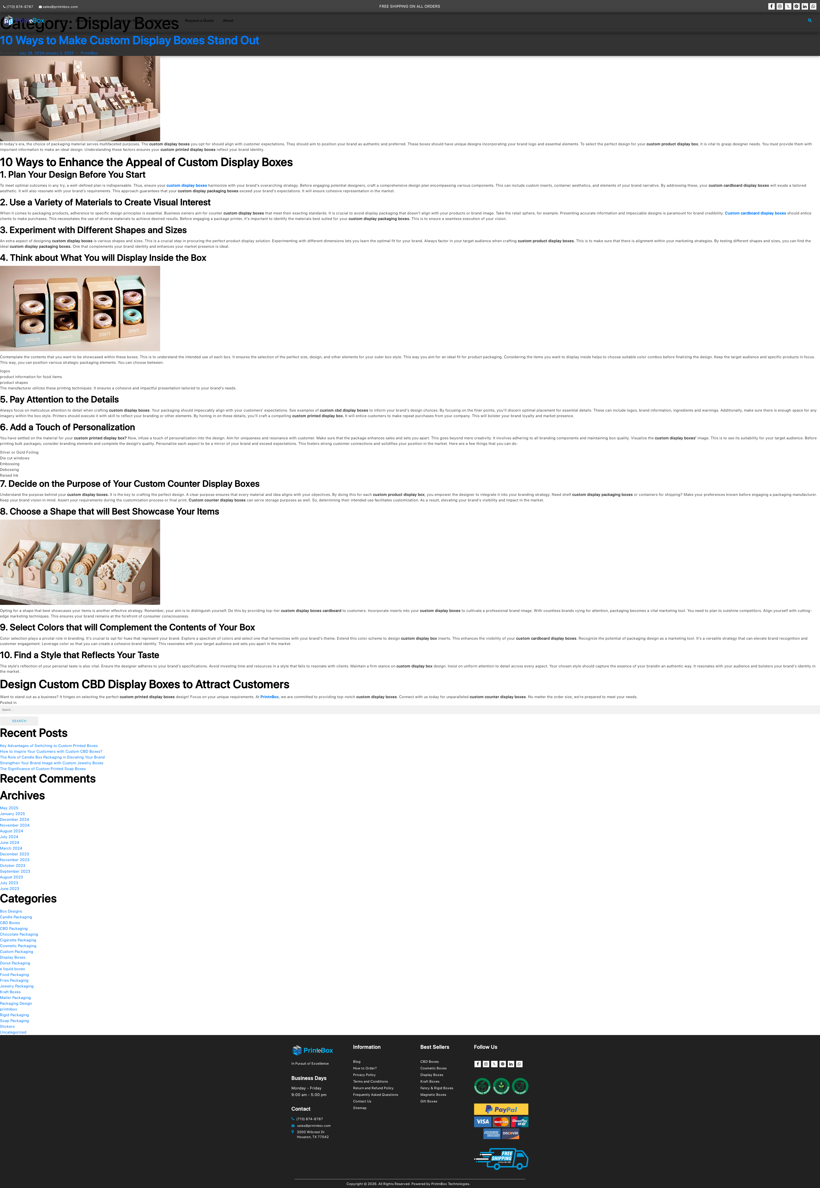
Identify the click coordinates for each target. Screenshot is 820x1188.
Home (61, 20)
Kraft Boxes (10, 992)
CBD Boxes (10, 922)
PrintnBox (89, 53)
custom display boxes (187, 185)
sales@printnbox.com (60, 7)
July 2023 (9, 883)
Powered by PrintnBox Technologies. (440, 1184)
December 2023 (14, 854)
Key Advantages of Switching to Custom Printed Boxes (49, 745)
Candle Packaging (16, 917)
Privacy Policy (364, 1075)
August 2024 (11, 831)
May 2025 (9, 808)
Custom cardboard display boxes (755, 213)
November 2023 (15, 860)
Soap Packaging (14, 1020)
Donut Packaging (15, 963)
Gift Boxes (428, 1101)
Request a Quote (199, 20)
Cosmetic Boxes (433, 1068)
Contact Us (362, 1101)
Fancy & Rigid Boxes (436, 1088)
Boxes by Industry (91, 20)
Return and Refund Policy (373, 1088)
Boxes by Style (129, 20)
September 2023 (15, 871)
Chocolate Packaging (19, 934)
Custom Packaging (16, 951)
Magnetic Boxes (433, 1095)
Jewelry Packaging (17, 986)
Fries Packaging (14, 980)
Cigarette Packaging (18, 940)
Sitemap (360, 1108)
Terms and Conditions (370, 1081)
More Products (163, 20)
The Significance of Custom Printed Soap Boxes (43, 768)
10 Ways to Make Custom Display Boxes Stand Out (129, 40)
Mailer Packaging (15, 997)
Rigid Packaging (14, 1015)
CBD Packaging (14, 928)
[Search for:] (410, 709)
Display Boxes (30, 702)
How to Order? (365, 1068)
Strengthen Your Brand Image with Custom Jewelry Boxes (51, 763)
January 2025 (12, 813)
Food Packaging (14, 974)
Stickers (7, 1026)
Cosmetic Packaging (18, 945)
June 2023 (9, 888)
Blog (357, 1062)
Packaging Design (16, 1003)
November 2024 (15, 825)
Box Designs (11, 911)
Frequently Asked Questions (375, 1095)
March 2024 (11, 848)
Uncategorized (13, 1032)
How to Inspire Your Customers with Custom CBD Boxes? (51, 751)
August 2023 (11, 877)
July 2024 (9, 836)
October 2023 (13, 865)
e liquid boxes (12, 969)
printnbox (8, 1009)
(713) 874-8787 (19, 7)
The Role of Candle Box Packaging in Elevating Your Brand (52, 757)
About (228, 20)
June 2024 (9, 842)
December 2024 (14, 819)
